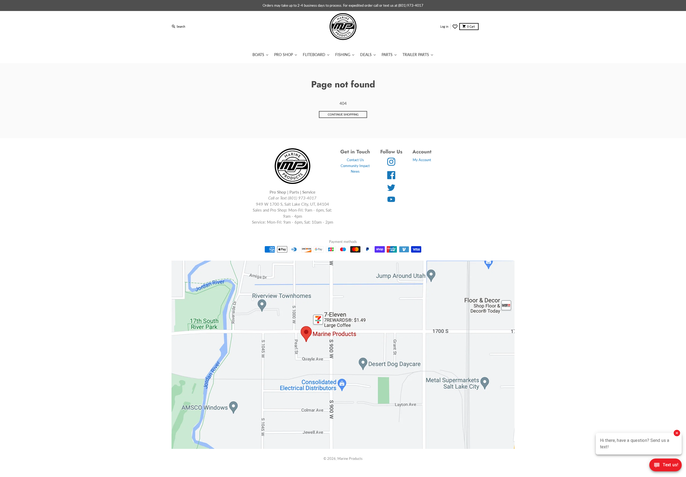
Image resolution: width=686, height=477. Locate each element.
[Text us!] (665, 465)
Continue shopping (343, 114)
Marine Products (350, 458)
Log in (444, 26)
